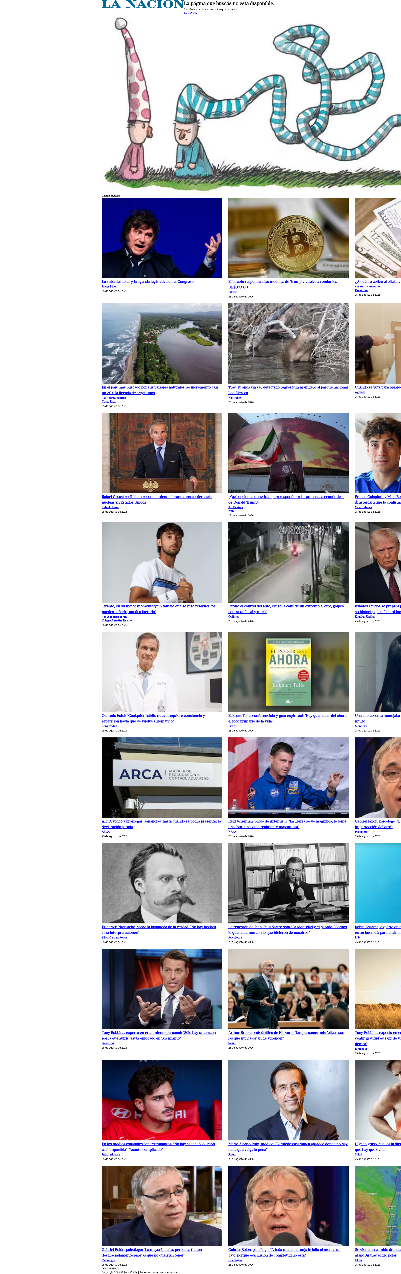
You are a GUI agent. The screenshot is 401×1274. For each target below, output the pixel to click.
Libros (232, 726)
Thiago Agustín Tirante (117, 620)
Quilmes (233, 616)
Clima (358, 1260)
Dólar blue (361, 290)
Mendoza (361, 726)
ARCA (106, 832)
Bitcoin (232, 292)
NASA (232, 832)
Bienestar (108, 1043)
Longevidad (109, 726)
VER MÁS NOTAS (110, 1268)
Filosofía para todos (114, 937)
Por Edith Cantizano (367, 286)
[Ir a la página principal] (143, 7)
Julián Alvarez (111, 1154)
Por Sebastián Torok (114, 616)
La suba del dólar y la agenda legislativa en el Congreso (148, 282)
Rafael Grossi (110, 507)
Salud (232, 1043)
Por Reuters (235, 507)
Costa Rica (108, 401)
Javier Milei (109, 286)
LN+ (357, 937)
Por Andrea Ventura (114, 398)
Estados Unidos (365, 616)
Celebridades (363, 507)
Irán (231, 511)
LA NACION (190, 13)
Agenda (360, 392)
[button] (162, 238)
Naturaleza (235, 398)
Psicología (361, 832)
